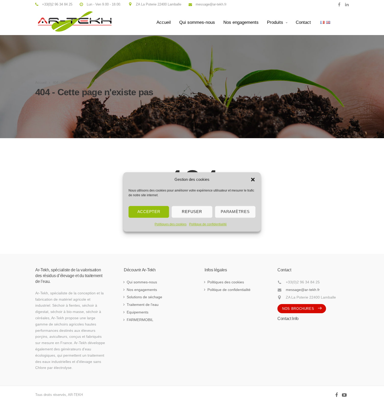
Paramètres (235, 211)
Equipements (137, 312)
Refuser (192, 211)
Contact (303, 22)
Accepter (148, 211)
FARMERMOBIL (140, 320)
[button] (252, 179)
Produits (275, 22)
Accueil (163, 22)
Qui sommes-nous (197, 22)
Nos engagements (241, 22)
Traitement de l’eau (143, 304)
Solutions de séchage (144, 297)
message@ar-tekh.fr (303, 290)
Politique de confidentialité (208, 224)
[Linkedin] (346, 4)
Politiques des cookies (171, 224)
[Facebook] (339, 4)
